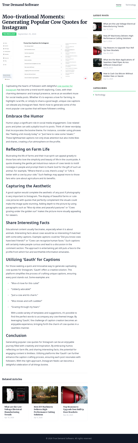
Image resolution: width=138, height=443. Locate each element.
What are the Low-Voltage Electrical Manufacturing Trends (13, 411)
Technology (131, 4)
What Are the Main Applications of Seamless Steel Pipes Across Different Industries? (118, 62)
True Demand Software (20, 5)
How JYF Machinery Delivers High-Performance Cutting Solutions (44, 411)
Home (118, 4)
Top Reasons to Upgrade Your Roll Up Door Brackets (73, 409)
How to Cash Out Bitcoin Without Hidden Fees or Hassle (118, 74)
